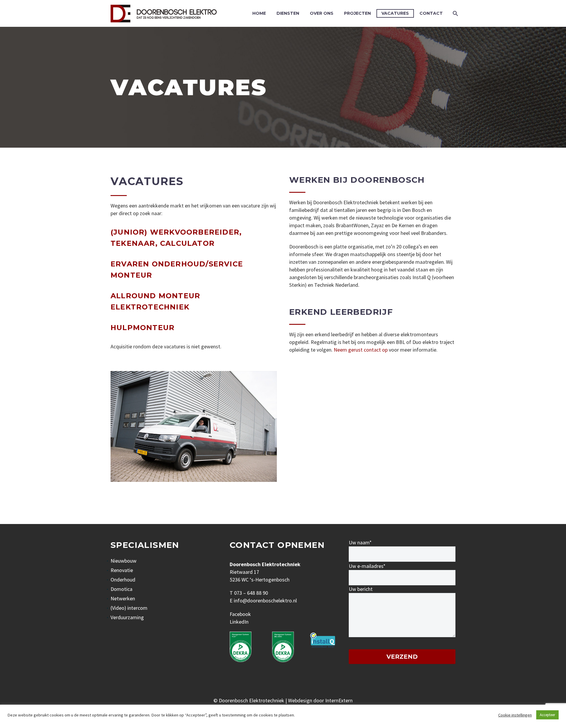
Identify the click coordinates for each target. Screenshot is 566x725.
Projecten (357, 13)
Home (259, 13)
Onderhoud (123, 579)
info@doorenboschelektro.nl (265, 600)
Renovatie (122, 570)
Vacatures (395, 13)
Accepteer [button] (547, 714)
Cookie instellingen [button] (515, 715)
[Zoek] (454, 13)
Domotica (121, 589)
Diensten (288, 13)
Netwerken (123, 598)
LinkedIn (239, 621)
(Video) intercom (129, 607)
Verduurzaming (127, 617)
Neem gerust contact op (361, 349)
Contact (431, 13)
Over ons (321, 13)
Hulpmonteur (143, 327)
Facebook (240, 614)
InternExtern (339, 700)
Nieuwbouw (123, 560)
